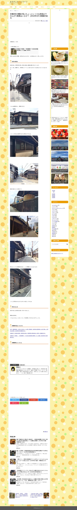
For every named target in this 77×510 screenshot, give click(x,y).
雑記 (53, 236)
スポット (42, 6)
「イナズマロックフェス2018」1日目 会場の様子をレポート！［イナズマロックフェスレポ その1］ (59, 159)
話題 (53, 234)
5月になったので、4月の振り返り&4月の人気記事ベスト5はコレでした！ (59, 171)
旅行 (16, 6)
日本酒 (11, 6)
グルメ (20, 6)
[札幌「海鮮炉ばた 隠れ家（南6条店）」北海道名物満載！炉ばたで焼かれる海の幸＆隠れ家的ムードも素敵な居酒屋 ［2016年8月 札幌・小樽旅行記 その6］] (13, 442)
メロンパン (54, 218)
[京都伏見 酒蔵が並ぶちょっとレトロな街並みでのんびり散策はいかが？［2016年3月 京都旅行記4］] (42, 399)
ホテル (53, 217)
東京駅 (37, 6)
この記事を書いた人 (15, 364)
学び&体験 (54, 228)
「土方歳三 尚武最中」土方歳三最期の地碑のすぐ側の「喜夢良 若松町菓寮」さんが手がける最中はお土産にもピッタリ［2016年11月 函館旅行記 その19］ (59, 183)
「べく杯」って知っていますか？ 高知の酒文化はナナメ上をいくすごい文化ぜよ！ (59, 77)
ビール (53, 214)
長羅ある (46, 431)
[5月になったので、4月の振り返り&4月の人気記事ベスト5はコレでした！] (59, 167)
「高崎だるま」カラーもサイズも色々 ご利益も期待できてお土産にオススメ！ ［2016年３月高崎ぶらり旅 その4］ (59, 91)
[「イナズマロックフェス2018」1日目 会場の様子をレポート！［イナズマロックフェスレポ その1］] (59, 156)
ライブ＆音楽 (55, 221)
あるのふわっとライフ (19, 2)
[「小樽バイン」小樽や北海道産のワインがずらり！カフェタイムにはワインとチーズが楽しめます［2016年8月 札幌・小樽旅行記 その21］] (13, 461)
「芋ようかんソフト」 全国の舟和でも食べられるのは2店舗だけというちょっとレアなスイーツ (59, 63)
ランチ (26, 6)
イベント (48, 6)
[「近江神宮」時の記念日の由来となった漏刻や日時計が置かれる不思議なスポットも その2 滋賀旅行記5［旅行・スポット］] (13, 481)
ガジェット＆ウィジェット (57, 208)
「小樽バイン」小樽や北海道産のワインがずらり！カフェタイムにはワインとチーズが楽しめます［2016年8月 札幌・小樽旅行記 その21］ (32, 461)
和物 (53, 227)
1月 (53, 191)
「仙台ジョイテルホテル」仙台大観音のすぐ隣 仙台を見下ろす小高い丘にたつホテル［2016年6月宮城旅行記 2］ (59, 105)
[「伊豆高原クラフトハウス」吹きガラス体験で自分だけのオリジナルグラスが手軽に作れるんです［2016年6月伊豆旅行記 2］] (13, 473)
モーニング (54, 220)
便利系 (53, 225)
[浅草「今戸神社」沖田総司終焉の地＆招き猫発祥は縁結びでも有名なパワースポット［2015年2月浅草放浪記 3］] (13, 453)
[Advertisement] (29, 32)
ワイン (53, 224)
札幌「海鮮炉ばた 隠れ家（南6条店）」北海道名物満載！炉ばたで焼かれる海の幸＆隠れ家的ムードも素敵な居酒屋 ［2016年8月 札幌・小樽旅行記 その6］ (32, 441)
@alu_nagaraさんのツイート (57, 253)
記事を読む (18, 448)
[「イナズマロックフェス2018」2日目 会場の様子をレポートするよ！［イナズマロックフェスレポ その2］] (59, 145)
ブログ (54, 6)
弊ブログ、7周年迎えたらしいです (59, 138)
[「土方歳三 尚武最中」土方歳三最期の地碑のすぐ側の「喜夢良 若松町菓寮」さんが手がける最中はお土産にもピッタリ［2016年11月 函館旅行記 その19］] (59, 178)
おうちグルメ (55, 205)
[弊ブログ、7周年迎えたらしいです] (59, 134)
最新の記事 (22, 364)
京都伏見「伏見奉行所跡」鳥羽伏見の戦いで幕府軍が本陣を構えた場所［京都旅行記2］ (28, 333)
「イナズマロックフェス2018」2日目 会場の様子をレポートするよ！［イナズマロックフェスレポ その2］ (59, 148)
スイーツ (31, 6)
